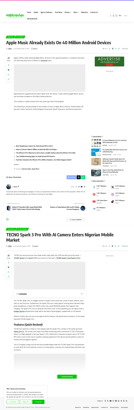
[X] (119, 187)
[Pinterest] (100, 194)
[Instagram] (84, 186)
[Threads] (124, 401)
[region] (25, 395)
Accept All (38, 402)
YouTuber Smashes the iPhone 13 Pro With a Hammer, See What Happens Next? (44, 160)
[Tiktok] (119, 201)
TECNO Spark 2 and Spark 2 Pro (68, 258)
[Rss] (126, 401)
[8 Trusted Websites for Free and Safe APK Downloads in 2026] (96, 143)
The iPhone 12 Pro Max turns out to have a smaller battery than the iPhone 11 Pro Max (45, 153)
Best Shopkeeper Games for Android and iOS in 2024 (34, 146)
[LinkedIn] (118, 401)
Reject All (26, 402)
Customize (12, 402)
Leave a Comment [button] (76, 219)
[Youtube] (100, 201)
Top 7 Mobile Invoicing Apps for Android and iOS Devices (35, 156)
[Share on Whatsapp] (115, 48)
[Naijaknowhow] (15, 16)
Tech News (19, 37)
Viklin (10, 48)
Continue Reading (67, 377)
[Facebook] (79, 186)
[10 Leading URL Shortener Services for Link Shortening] (96, 152)
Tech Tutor (106, 175)
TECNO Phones (22, 229)
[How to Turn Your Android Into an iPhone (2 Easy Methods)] (96, 172)
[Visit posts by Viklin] (8, 186)
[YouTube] (82, 186)
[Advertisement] (67, 27)
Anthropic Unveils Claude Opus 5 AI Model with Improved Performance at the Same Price (114, 161)
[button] (110, 15)
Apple (29, 169)
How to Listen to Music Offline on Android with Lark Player (36, 149)
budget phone (19, 311)
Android (10, 37)
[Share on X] (112, 48)
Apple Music (35, 169)
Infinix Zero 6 (19, 331)
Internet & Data (107, 154)
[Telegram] (100, 208)
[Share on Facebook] (109, 48)
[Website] (76, 186)
